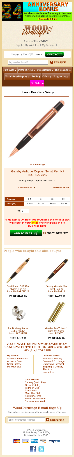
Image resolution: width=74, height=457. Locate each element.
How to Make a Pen (35, 398)
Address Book (14, 361)
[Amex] (33, 441)
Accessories (26, 187)
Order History (14, 364)
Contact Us (48, 372)
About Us (47, 369)
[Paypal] (54, 441)
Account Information (17, 358)
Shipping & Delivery (53, 366)
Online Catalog (32, 385)
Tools (35, 76)
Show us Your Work (35, 401)
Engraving (60, 76)
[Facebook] (33, 449)
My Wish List (32, 45)
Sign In (19, 45)
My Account (48, 45)
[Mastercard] (16, 441)
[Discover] (42, 441)
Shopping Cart (20, 54)
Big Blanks (61, 69)
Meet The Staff (33, 393)
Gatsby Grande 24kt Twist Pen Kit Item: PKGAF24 (56, 289)
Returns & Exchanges (54, 361)
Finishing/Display (16, 76)
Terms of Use (32, 387)
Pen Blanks (44, 69)
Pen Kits (8, 69)
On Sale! (36, 83)
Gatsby (49, 92)
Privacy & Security (52, 358)
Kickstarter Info (33, 396)
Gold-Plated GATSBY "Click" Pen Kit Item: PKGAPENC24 (18, 289)
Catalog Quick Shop (35, 382)
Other (45, 76)
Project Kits (25, 69)
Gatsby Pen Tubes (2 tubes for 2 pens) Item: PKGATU (56, 331)
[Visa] (25, 441)
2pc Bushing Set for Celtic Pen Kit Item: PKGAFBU (18, 331)
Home (24, 92)
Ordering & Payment (53, 364)
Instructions (60, 187)
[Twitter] (41, 449)
